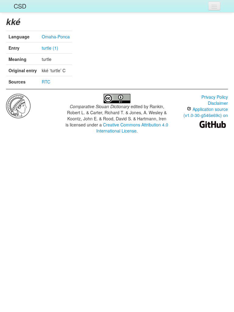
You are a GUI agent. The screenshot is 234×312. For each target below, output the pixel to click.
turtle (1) (50, 48)
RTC (46, 82)
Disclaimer (218, 103)
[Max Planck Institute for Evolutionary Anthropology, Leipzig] (18, 105)
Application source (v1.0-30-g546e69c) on (205, 112)
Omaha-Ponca (56, 37)
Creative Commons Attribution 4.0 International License (132, 128)
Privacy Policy (214, 97)
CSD (20, 6)
